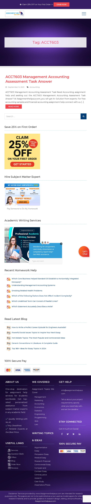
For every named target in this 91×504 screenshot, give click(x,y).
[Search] (83, 116)
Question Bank (17, 454)
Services (14, 450)
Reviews (14, 468)
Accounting (35, 87)
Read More (13, 106)
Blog (13, 461)
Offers (13, 457)
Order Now (15, 464)
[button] (84, 252)
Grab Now (61, 4)
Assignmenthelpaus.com (45, 501)
